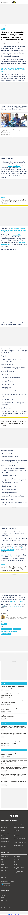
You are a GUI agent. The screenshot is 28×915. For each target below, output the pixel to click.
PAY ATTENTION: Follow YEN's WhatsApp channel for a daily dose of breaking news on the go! (13, 69)
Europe (2, 756)
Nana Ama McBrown (18, 548)
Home (2, 26)
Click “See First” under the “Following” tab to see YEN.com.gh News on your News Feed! (13, 230)
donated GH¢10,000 (7, 550)
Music (15, 26)
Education (3, 711)
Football (2, 704)
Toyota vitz (14, 631)
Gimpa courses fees (5, 633)
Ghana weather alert (6, 629)
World (2, 697)
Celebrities (3, 770)
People (2, 763)
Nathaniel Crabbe (24, 42)
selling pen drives (14, 166)
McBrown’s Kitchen (16, 601)
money (19, 168)
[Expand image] (26, 114)
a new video (17, 235)
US (1, 690)
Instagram (3, 623)
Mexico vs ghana (5, 631)
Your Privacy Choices (15, 914)
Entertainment (8, 26)
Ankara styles (16, 629)
